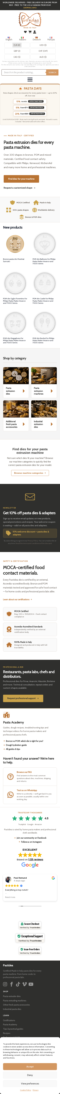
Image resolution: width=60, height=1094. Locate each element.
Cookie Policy (25, 1090)
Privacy (35, 1090)
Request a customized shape (18, 187)
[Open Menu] (30, 79)
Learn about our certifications (16, 599)
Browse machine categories (28, 473)
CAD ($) (17, 57)
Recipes (6, 1033)
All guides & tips (13, 749)
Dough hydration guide (16, 745)
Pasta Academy (10, 1024)
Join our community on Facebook (31, 838)
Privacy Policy (33, 541)
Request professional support (21, 698)
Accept (30, 1066)
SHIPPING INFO (29, 7)
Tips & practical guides (13, 1029)
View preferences (30, 1083)
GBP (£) (17, 51)
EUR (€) (17, 45)
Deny (30, 1075)
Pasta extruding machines (14, 1000)
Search (52, 72)
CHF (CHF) (43, 51)
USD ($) (43, 45)
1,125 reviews (35, 859)
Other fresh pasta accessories (16, 1005)
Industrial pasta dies (12, 1009)
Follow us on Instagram (31, 842)
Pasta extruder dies (12, 996)
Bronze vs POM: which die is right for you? (24, 741)
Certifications (9, 1020)
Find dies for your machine (21, 178)
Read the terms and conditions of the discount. (34, 543)
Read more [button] (10, 897)
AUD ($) (43, 57)
